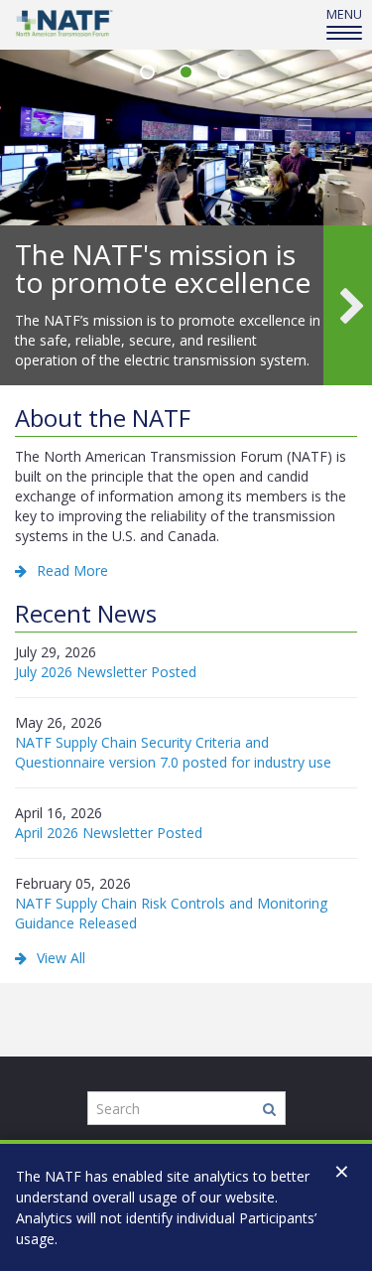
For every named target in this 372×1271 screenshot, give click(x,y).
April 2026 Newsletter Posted (108, 832)
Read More (72, 570)
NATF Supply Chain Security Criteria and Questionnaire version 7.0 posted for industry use (173, 752)
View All (61, 957)
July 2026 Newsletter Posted (105, 671)
